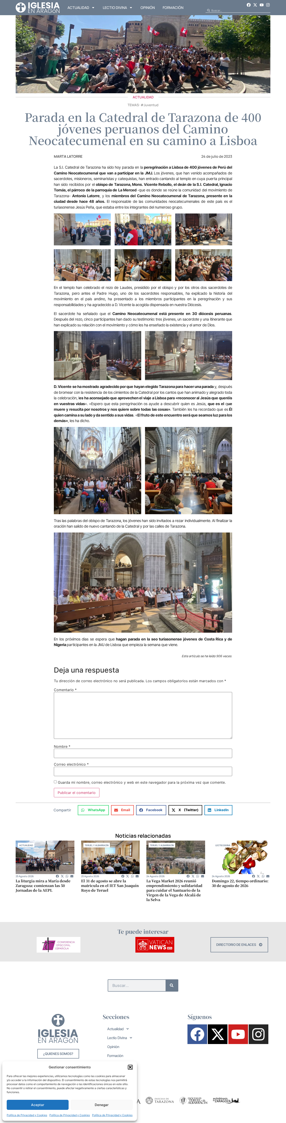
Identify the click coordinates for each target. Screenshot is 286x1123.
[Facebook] (248, 4)
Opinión (148, 7)
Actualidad (78, 7)
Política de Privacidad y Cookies (27, 1115)
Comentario (65, 690)
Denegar (102, 1105)
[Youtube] (261, 4)
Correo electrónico (71, 764)
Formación (173, 7)
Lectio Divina (115, 7)
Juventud (151, 105)
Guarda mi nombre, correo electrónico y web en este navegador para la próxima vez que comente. (142, 782)
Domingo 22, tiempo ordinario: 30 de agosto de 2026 (240, 883)
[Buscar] (172, 985)
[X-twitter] (255, 4)
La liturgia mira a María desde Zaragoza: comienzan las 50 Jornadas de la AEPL (43, 885)
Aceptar (37, 1105)
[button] (130, 1067)
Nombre (62, 746)
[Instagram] (267, 4)
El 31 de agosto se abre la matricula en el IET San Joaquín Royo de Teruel (110, 885)
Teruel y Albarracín (97, 845)
